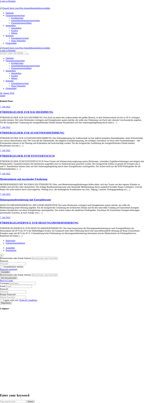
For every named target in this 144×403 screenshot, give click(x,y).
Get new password (8, 278)
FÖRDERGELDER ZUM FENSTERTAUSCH (27, 155)
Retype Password (7, 294)
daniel (2, 95)
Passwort (4, 261)
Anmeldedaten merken (13, 267)
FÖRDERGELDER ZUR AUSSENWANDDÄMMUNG (32, 132)
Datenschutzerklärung (15, 243)
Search (30, 401)
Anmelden (10, 248)
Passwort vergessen (8, 269)
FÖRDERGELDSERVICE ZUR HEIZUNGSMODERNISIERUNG (39, 222)
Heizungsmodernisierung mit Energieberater (25, 199)
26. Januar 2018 (7, 93)
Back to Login (6, 280)
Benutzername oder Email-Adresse (15, 258)
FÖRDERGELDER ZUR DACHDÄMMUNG (26, 112)
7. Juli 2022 (5, 107)
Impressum (10, 240)
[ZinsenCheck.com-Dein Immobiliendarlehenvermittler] (25, 8)
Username (4, 283)
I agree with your (20, 300)
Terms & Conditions (28, 300)
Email (2, 286)
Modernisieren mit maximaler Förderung (23, 179)
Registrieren (11, 250)
